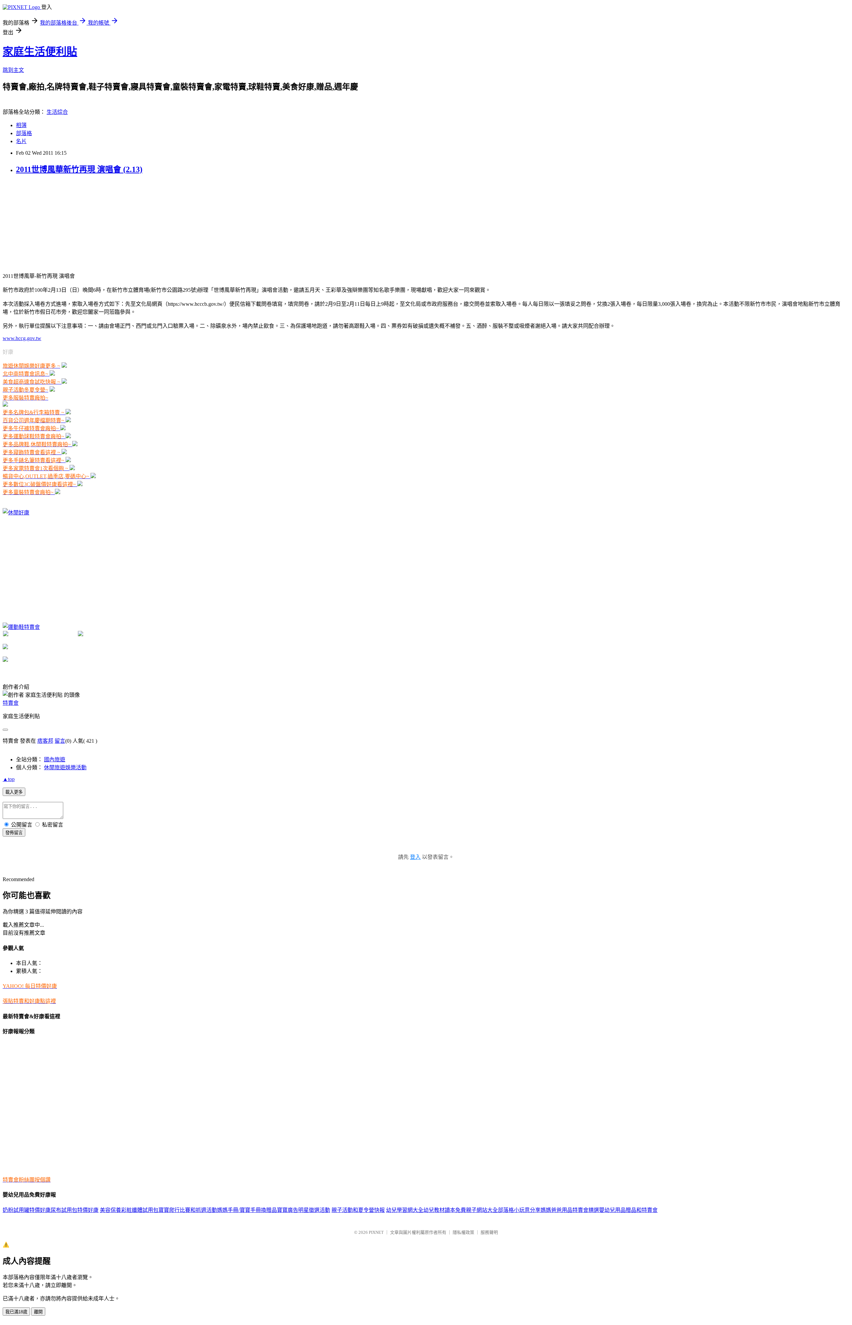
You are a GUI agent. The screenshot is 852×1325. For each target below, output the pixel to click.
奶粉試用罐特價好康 (27, 1210)
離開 (38, 1311)
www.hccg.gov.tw (22, 338)
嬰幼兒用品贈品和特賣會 (628, 1210)
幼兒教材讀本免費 (444, 1210)
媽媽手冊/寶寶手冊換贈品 (247, 1210)
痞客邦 (45, 741)
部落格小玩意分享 (519, 1210)
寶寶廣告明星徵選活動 (303, 1210)
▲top (9, 779)
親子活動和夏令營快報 (358, 1210)
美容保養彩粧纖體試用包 (129, 1210)
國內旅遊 (54, 759)
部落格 (24, 133)
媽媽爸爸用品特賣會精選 (569, 1210)
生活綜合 (57, 112)
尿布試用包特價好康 (75, 1210)
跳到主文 (13, 70)
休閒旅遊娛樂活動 (65, 767)
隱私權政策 (463, 1232)
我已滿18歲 (16, 1311)
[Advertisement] (53, 222)
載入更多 (14, 792)
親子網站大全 (482, 1210)
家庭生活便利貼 (40, 52)
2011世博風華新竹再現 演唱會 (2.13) (79, 169)
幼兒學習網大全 (404, 1210)
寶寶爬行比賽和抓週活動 (187, 1210)
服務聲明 (489, 1232)
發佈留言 (14, 832)
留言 (60, 741)
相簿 (21, 125)
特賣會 (11, 703)
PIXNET (376, 1232)
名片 (21, 141)
